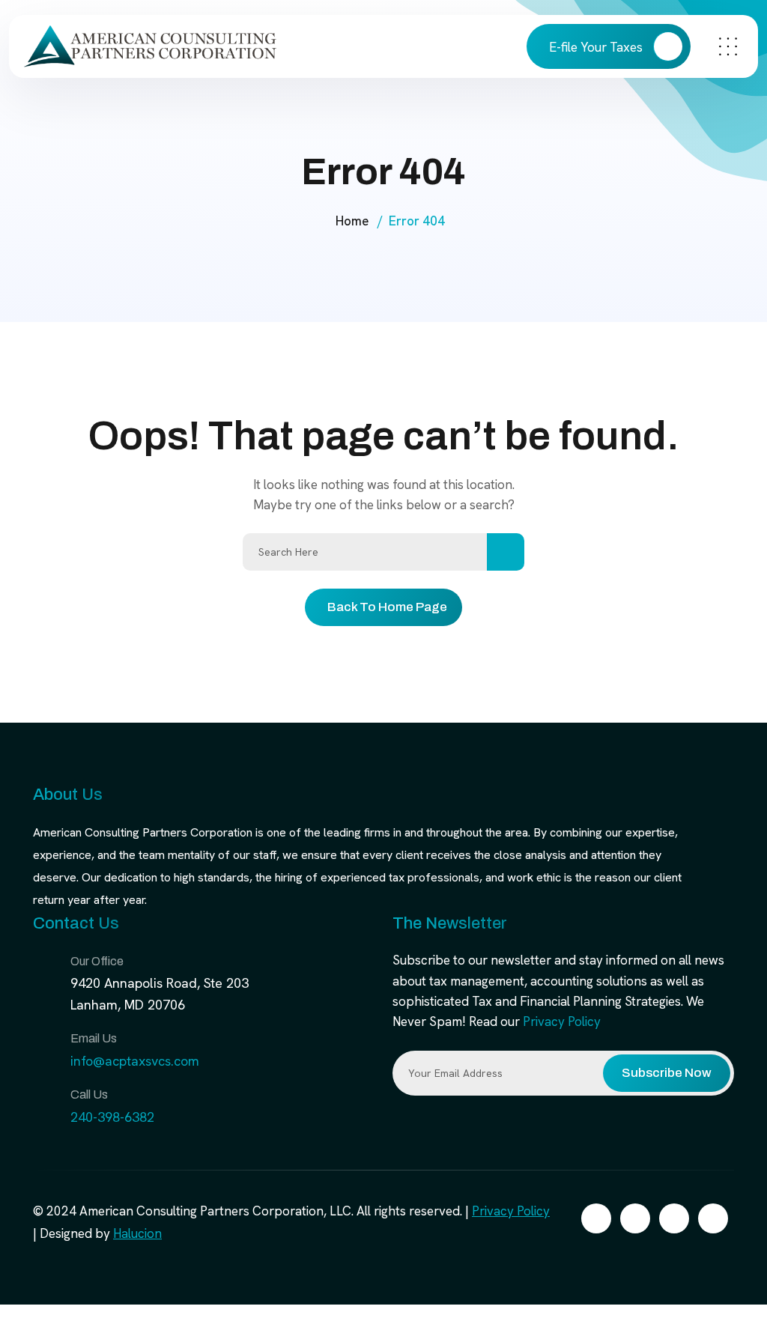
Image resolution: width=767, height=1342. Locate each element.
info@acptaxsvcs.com (134, 1060)
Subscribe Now (667, 1073)
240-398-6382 (112, 1117)
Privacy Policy (562, 1021)
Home (352, 221)
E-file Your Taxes (597, 47)
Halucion (137, 1233)
